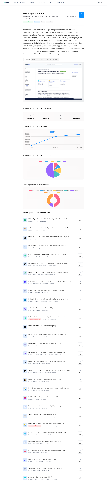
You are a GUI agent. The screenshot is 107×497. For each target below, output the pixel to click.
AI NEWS (22, 2)
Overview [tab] (27, 59)
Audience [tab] (41, 59)
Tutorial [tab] (55, 59)
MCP (51, 2)
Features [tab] (34, 59)
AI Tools (32, 2)
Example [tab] (48, 59)
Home (16, 2)
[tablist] (41, 59)
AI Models (59, 2)
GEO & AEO (42, 2)
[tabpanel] (53, 83)
